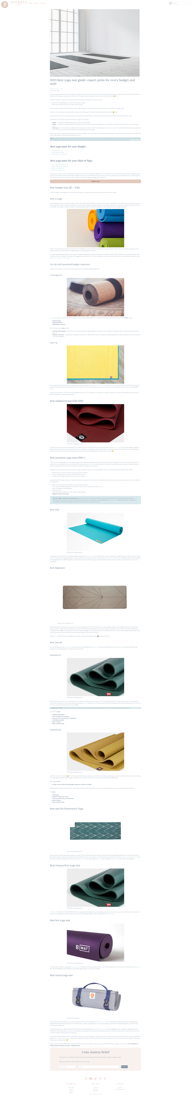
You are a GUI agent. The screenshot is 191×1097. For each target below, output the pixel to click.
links (64, 177)
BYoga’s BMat (110, 558)
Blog (31, 3)
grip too (81, 859)
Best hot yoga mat (57, 168)
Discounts (95, 1090)
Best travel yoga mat (58, 170)
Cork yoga (53, 318)
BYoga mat (136, 967)
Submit (124, 1066)
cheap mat (113, 500)
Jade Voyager (114, 385)
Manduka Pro (68, 647)
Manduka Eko (95, 647)
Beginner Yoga (54, 88)
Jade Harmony (90, 556)
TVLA (56, 636)
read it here (111, 913)
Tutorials (71, 1090)
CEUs (71, 1089)
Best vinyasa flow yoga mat (60, 166)
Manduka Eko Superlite (98, 385)
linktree (68, 1038)
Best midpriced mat (58, 152)
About (36, 3)
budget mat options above (129, 857)
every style (91, 464)
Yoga (61, 88)
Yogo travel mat (100, 1029)
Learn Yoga (71, 1087)
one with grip (115, 859)
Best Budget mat (57, 150)
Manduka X (117, 447)
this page (59, 1038)
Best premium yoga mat (59, 154)
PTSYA (120, 1087)
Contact (43, 3)
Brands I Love (96, 181)
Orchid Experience (120, 1089)
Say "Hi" (95, 1089)
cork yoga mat (76, 967)
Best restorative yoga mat (60, 164)
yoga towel (99, 859)
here (100, 486)
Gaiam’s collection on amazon (61, 258)
